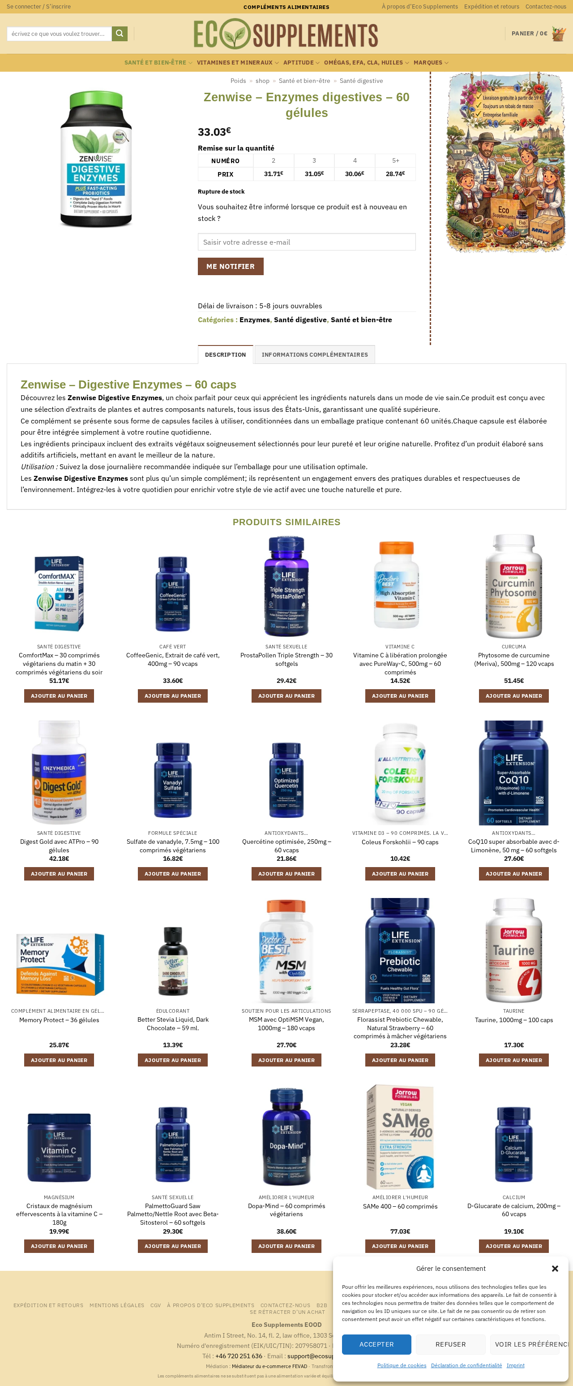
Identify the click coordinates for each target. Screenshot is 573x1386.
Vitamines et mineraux (235, 62)
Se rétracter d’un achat (287, 1311)
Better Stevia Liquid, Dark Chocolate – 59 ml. (173, 1023)
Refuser (451, 1344)
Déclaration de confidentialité (466, 1365)
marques (428, 62)
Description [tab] (225, 354)
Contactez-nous (546, 6)
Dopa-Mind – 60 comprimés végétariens (286, 1210)
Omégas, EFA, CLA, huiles (363, 62)
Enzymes (254, 319)
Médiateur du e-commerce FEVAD (269, 1366)
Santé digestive (361, 81)
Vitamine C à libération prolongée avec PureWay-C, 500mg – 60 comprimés (400, 663)
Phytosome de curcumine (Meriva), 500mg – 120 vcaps (514, 659)
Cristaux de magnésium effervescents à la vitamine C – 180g (59, 1214)
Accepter (376, 1344)
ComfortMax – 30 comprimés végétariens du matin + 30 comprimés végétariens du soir (59, 663)
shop (262, 81)
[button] (555, 1268)
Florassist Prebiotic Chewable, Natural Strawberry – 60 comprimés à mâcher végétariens (400, 1027)
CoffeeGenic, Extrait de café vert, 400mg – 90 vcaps (173, 659)
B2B (322, 1304)
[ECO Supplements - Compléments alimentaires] (286, 34)
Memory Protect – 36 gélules (59, 1020)
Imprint (516, 1365)
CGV (155, 1304)
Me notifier (230, 266)
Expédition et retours (491, 6)
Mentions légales (117, 1304)
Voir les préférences (527, 1344)
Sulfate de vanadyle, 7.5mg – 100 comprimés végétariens (173, 846)
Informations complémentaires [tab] (315, 354)
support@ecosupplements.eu (329, 1355)
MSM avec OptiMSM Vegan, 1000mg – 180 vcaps (286, 1023)
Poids (238, 81)
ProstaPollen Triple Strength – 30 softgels (286, 659)
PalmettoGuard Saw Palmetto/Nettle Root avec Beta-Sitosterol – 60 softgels (173, 1214)
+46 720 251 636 (238, 1355)
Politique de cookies (402, 1365)
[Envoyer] (119, 34)
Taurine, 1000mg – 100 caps (514, 1020)
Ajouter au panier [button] (59, 695)
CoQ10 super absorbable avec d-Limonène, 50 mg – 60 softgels (514, 846)
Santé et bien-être (155, 62)
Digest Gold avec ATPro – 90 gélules (59, 846)
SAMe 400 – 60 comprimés (400, 1206)
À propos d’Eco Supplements (420, 6)
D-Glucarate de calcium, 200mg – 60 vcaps (513, 1210)
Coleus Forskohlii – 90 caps (400, 842)
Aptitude (298, 62)
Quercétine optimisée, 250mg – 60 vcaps (286, 846)
